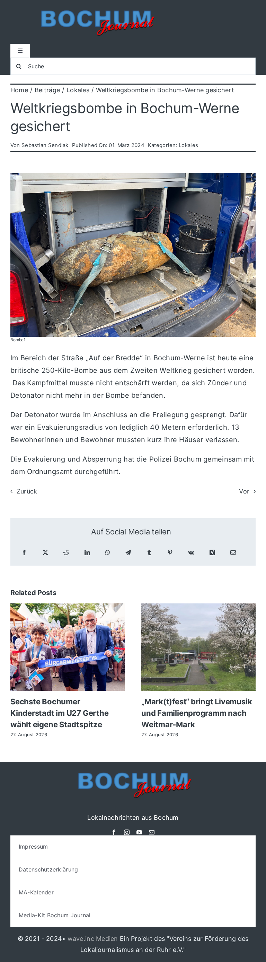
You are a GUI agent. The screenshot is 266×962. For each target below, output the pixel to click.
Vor (244, 491)
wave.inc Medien (93, 938)
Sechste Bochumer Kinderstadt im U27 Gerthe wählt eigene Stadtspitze (59, 713)
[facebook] (114, 832)
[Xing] (212, 553)
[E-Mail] (233, 553)
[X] (45, 553)
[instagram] (127, 832)
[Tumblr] (149, 553)
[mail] (151, 832)
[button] (15, 670)
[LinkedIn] (87, 553)
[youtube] (139, 832)
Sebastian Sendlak (45, 145)
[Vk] (191, 553)
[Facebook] (24, 553)
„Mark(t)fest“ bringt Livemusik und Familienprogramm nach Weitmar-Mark (196, 713)
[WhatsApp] (108, 553)
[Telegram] (128, 553)
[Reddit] (66, 553)
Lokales (188, 145)
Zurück (27, 491)
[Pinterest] (170, 553)
